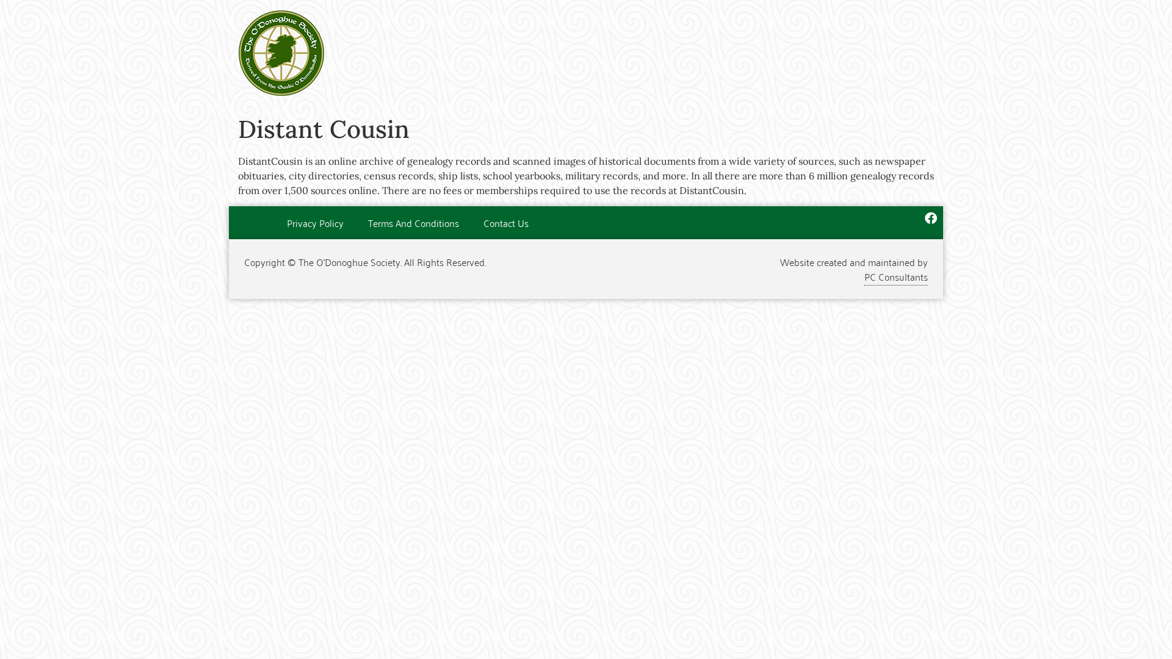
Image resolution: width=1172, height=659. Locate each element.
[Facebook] (931, 218)
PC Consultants (896, 276)
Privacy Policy (315, 222)
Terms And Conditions (413, 222)
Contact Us (506, 222)
